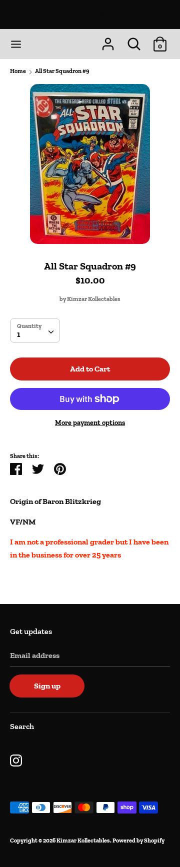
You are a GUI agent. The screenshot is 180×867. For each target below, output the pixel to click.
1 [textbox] (18, 334)
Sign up (47, 685)
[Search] (134, 40)
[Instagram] (16, 759)
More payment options (90, 422)
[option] (90, 164)
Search (22, 726)
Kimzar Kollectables (90, 14)
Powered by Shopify (138, 840)
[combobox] (35, 330)
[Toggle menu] (16, 44)
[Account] (108, 40)
